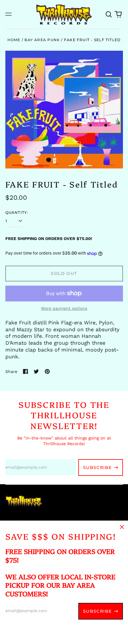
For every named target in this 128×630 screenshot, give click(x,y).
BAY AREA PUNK (42, 40)
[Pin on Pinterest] (47, 371)
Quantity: (17, 212)
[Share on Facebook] (25, 371)
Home (14, 40)
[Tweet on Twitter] (36, 371)
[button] (109, 14)
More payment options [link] (64, 308)
